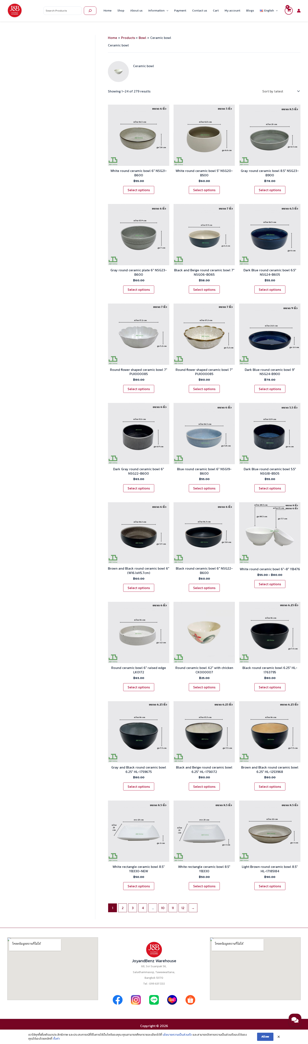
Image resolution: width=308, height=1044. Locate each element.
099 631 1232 (157, 983)
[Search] (90, 10)
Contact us (199, 10)
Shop (120, 10)
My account (232, 10)
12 (182, 907)
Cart (216, 10)
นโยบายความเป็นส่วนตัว (177, 1035)
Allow (265, 1036)
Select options (139, 189)
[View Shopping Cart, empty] (289, 11)
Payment (180, 10)
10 (162, 907)
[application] (166, 10)
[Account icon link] (299, 11)
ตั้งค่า (56, 1039)
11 (173, 907)
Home (107, 10)
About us (136, 10)
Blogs (250, 10)
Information (156, 10)
